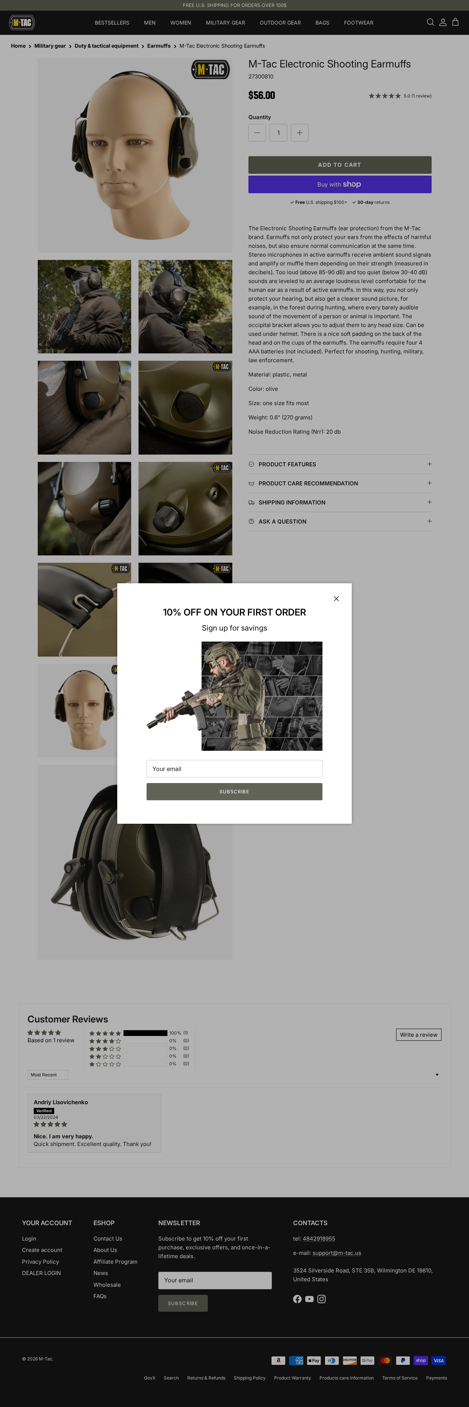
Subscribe (234, 791)
